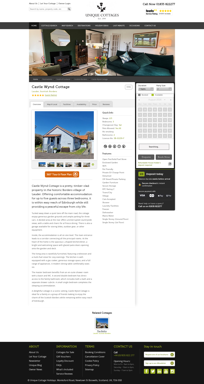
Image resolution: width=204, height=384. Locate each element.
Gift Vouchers (63, 356)
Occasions (134, 26)
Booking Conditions (95, 352)
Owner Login (64, 3)
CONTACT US (123, 346)
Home (34, 26)
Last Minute (119, 26)
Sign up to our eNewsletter (155, 363)
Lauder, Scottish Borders (102, 333)
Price (94, 104)
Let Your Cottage (48, 3)
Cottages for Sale (65, 352)
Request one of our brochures (156, 355)
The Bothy (102, 331)
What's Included (64, 369)
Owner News (35, 369)
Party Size (160, 85)
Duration (142, 85)
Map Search (67, 26)
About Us (33, 3)
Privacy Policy (92, 365)
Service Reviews (64, 373)
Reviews (106, 104)
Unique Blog (35, 365)
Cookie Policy (92, 360)
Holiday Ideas (101, 26)
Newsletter (34, 360)
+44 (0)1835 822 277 (124, 355)
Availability (81, 104)
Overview (37, 104)
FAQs (59, 365)
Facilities (67, 104)
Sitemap (89, 369)
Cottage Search (49, 26)
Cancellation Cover (95, 356)
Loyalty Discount (65, 360)
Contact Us (150, 26)
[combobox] (146, 89)
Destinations (84, 26)
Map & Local (52, 104)
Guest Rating (51, 95)
